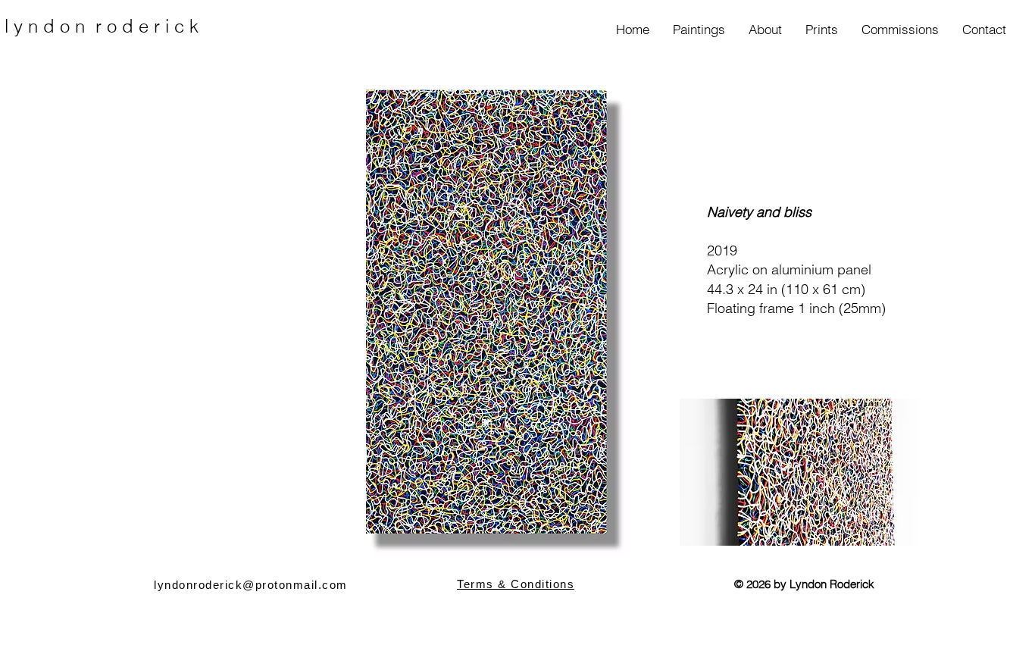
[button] (698, 29)
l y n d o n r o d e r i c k (102, 26)
